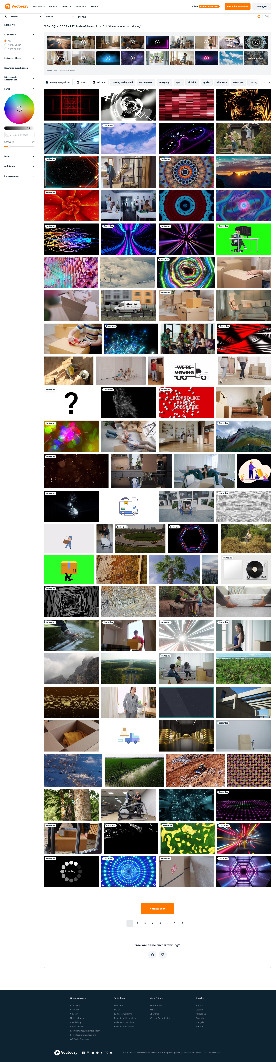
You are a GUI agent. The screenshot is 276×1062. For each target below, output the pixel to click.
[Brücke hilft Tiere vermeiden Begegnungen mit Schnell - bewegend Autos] (128, 668)
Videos (65, 6)
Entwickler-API (77, 1026)
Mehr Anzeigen (255, 58)
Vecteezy (74, 1009)
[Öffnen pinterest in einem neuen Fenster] (97, 1052)
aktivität (192, 82)
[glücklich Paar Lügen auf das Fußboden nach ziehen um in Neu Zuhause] (128, 436)
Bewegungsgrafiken (60, 82)
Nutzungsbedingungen (170, 1052)
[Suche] (259, 16)
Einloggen (262, 6)
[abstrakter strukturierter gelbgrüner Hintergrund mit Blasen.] (188, 838)
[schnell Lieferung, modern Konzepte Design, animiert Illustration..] (128, 506)
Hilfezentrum (156, 1005)
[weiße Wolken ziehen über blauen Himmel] (128, 138)
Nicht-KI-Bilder (15, 48)
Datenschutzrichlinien (192, 1052)
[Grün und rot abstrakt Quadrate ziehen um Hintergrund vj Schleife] (71, 105)
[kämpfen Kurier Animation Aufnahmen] (69, 538)
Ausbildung (76, 1022)
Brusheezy (75, 1005)
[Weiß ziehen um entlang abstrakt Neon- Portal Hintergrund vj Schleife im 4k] (128, 105)
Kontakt (153, 1009)
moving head (146, 82)
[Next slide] (266, 82)
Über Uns (154, 1013)
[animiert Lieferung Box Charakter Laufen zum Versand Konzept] (69, 569)
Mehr (93, 6)
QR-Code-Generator (79, 1039)
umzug (253, 82)
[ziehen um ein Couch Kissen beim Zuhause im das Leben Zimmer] (243, 601)
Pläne (195, 6)
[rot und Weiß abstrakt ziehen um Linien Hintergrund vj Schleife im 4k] (244, 339)
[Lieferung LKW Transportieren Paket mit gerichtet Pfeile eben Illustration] (128, 736)
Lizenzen (118, 1005)
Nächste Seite (157, 908)
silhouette (222, 82)
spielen (206, 82)
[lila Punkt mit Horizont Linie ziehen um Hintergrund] (243, 805)
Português (201, 1013)
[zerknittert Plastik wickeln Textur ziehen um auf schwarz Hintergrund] (131, 838)
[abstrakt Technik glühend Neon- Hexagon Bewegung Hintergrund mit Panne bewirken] (193, 538)
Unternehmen (77, 1018)
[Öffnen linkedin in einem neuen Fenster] (93, 1052)
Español (199, 1009)
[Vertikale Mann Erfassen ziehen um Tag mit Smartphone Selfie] (156, 371)
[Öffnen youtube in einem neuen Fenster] (111, 1052)
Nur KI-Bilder (14, 44)
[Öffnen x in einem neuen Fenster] (106, 1052)
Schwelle (9, 141)
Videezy (74, 1013)
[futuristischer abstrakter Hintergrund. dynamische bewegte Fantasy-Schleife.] (186, 172)
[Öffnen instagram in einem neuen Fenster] (88, 1052)
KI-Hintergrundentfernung (83, 1035)
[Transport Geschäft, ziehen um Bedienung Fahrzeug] (128, 305)
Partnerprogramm (123, 1013)
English (199, 1005)
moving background (123, 82)
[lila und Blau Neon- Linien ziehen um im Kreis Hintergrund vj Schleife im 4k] (128, 239)
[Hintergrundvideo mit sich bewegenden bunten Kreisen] (71, 436)
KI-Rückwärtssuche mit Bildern (85, 1030)
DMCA (117, 1009)
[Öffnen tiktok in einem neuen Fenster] (102, 1052)
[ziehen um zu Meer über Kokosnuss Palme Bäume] (243, 668)
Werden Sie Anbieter (160, 1018)
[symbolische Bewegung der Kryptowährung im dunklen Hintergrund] (186, 138)
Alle (9, 41)
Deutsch (200, 1018)
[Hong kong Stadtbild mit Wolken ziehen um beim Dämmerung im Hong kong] (210, 569)
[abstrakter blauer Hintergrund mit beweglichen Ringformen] (243, 205)
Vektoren (37, 6)
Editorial (79, 6)
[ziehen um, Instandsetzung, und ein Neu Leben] (243, 635)
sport (178, 82)
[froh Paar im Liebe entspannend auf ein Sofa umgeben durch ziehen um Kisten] (204, 471)
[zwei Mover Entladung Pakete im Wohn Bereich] (186, 506)
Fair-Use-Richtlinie (211, 1052)
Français (200, 1022)
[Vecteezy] (16, 6)
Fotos (52, 6)
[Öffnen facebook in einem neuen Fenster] (83, 1052)
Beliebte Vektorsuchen (125, 1018)
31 (175, 923)
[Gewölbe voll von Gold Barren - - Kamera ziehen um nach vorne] (186, 736)
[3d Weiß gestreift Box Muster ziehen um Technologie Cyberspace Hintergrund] (243, 506)
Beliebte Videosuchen (124, 1026)
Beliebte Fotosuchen (124, 1022)
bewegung (164, 82)
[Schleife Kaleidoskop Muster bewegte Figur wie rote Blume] (71, 205)
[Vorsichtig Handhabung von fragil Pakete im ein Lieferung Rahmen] (186, 871)
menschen (238, 82)
